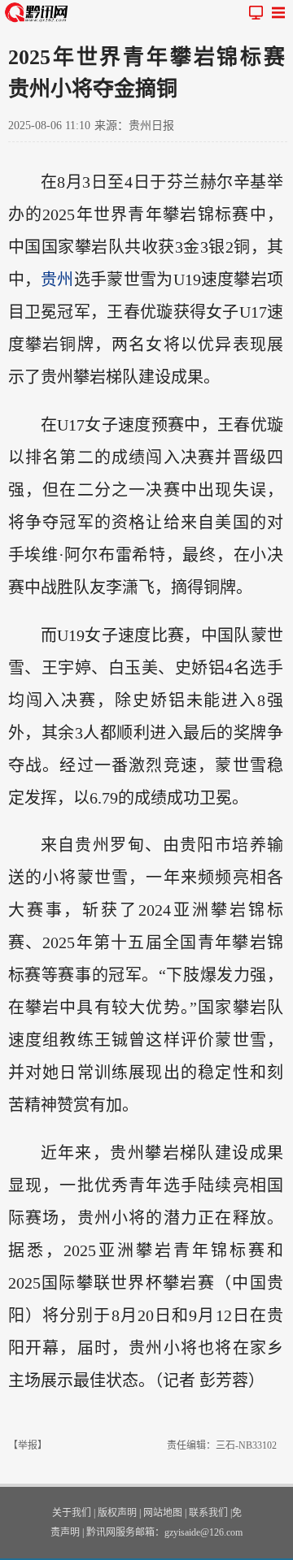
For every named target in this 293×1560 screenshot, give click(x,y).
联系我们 (208, 1513)
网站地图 (162, 1513)
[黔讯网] (39, 12)
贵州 (57, 279)
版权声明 (117, 1513)
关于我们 (71, 1513)
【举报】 (27, 1445)
